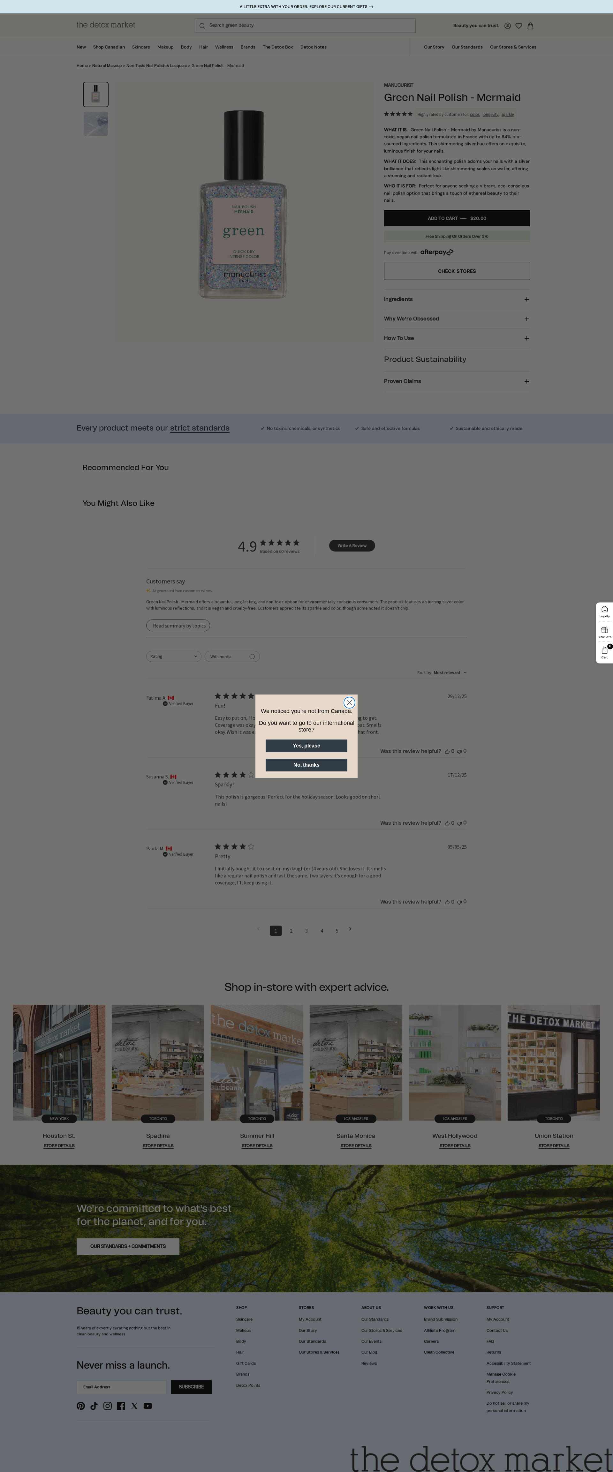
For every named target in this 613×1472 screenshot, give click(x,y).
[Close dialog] (349, 702)
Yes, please (306, 745)
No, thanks (306, 765)
